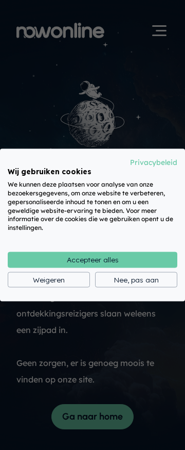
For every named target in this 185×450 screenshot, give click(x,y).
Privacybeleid (153, 161)
